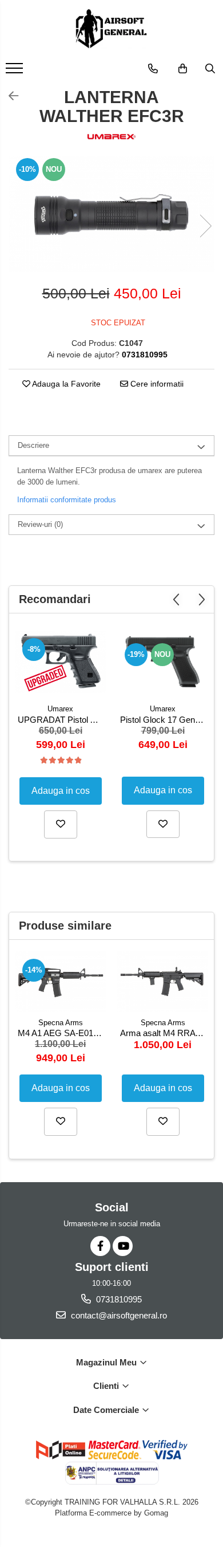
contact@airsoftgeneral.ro (118, 1315)
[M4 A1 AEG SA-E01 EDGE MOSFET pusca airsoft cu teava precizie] (60, 981)
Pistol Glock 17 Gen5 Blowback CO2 (164, 720)
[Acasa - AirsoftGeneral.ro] (111, 29)
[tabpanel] (111, 214)
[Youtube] (123, 1246)
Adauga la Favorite (65, 383)
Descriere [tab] (33, 445)
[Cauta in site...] (210, 68)
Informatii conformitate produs (66, 499)
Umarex (60, 708)
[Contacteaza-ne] (153, 68)
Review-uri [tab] (40, 524)
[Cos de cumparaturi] (182, 68)
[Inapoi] (8, 96)
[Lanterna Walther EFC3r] (111, 214)
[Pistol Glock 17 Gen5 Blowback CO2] (162, 661)
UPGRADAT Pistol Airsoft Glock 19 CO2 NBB (62, 720)
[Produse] (16, 71)
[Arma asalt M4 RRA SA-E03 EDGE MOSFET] (162, 981)
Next (205, 226)
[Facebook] (100, 1246)
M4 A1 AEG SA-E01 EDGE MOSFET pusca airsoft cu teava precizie (62, 1033)
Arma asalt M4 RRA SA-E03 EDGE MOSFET (164, 1033)
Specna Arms (60, 1022)
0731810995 (118, 1299)
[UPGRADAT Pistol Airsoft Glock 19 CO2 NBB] (60, 662)
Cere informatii (156, 383)
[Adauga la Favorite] (60, 824)
